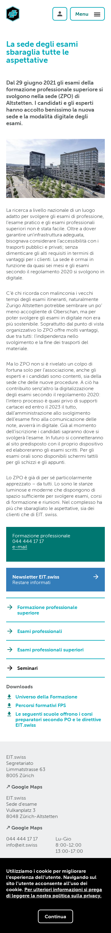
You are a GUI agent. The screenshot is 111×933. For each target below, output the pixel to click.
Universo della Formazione (46, 696)
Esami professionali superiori (50, 649)
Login (59, 14)
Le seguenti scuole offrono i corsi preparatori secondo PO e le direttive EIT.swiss (58, 719)
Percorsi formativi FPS (40, 705)
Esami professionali (39, 631)
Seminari (27, 668)
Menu (82, 14)
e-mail (19, 546)
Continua (55, 916)
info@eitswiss (21, 845)
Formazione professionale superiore (47, 609)
